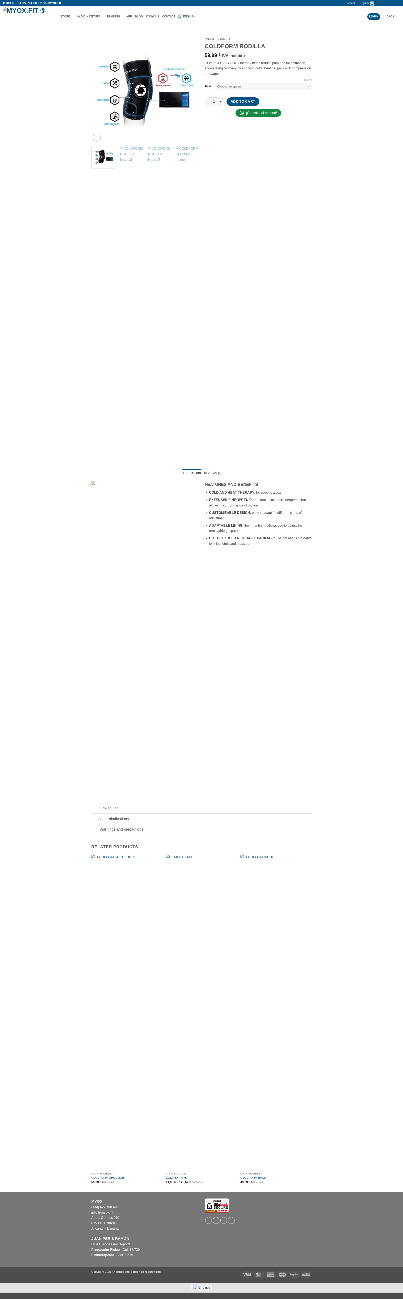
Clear (308, 80)
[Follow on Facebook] (382, 3)
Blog (139, 16)
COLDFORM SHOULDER (108, 1177)
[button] (393, 16)
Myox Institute (88, 16)
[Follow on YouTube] (397, 3)
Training (113, 16)
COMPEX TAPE (176, 1177)
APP (129, 16)
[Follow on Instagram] (386, 3)
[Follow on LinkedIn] (223, 1220)
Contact (350, 3)
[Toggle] (95, 808)
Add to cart (243, 101)
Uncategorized (217, 39)
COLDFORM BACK (253, 1177)
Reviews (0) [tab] (212, 473)
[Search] (200, 17)
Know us (152, 16)
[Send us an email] (390, 3)
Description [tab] (191, 473)
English (364, 3)
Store (65, 16)
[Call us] (394, 3)
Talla (208, 86)
